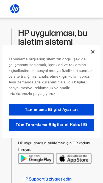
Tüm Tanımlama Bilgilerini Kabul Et (52, 124)
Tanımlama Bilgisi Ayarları (51, 109)
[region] (51, 91)
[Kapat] (93, 52)
